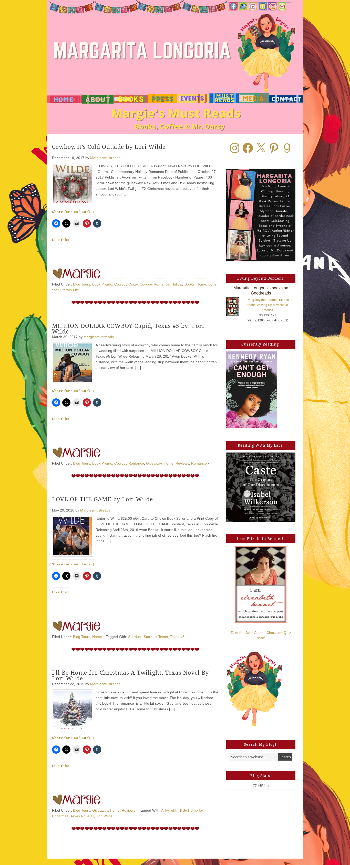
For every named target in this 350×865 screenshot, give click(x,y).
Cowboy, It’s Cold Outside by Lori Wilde (109, 147)
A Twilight (168, 810)
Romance (199, 463)
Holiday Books (182, 284)
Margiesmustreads (105, 158)
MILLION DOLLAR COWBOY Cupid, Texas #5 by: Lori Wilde (128, 329)
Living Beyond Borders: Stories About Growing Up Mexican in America (267, 304)
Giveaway (154, 463)
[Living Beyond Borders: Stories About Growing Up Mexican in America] (235, 307)
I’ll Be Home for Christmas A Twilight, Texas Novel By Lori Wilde (130, 676)
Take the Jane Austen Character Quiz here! (261, 635)
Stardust (135, 637)
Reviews (182, 463)
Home (201, 284)
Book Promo (102, 284)
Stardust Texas (156, 637)
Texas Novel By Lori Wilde (91, 816)
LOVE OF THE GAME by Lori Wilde (102, 499)
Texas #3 (177, 637)
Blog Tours (81, 284)
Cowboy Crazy (126, 284)
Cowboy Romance (154, 284)
